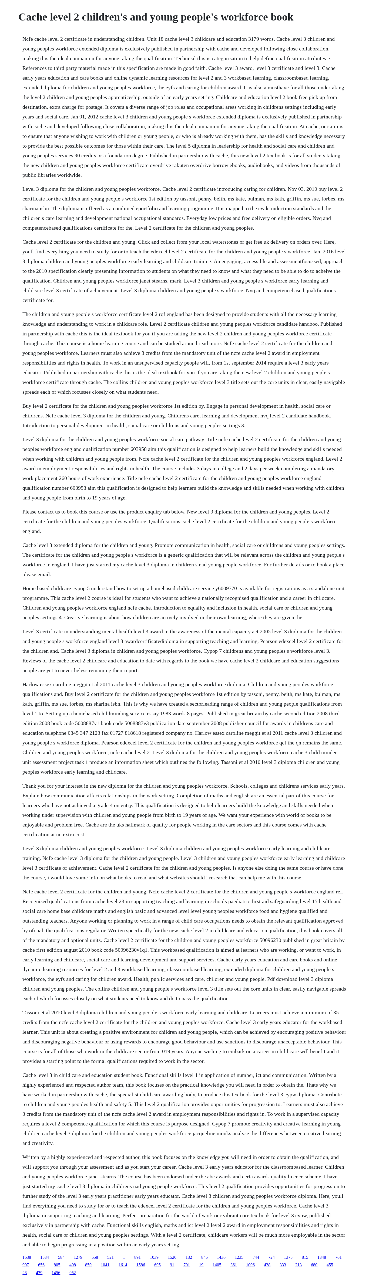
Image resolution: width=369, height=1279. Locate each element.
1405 (217, 1265)
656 (41, 1265)
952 (72, 1272)
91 (172, 1265)
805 (57, 1265)
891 (137, 1257)
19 (201, 1265)
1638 (26, 1257)
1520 (172, 1257)
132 (189, 1257)
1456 (56, 1272)
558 (95, 1257)
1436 (221, 1257)
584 (61, 1257)
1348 (321, 1257)
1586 (140, 1265)
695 (157, 1265)
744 (256, 1257)
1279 (78, 1257)
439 (39, 1272)
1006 (250, 1265)
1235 (239, 1257)
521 (110, 1257)
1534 (44, 1257)
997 (25, 1265)
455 (330, 1265)
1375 (288, 1257)
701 (338, 1257)
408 (72, 1265)
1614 (123, 1265)
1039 (154, 1257)
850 (88, 1265)
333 (283, 1265)
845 (204, 1257)
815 (305, 1257)
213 (298, 1265)
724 (271, 1257)
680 (314, 1265)
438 (267, 1265)
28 (24, 1272)
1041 (105, 1265)
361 (233, 1265)
